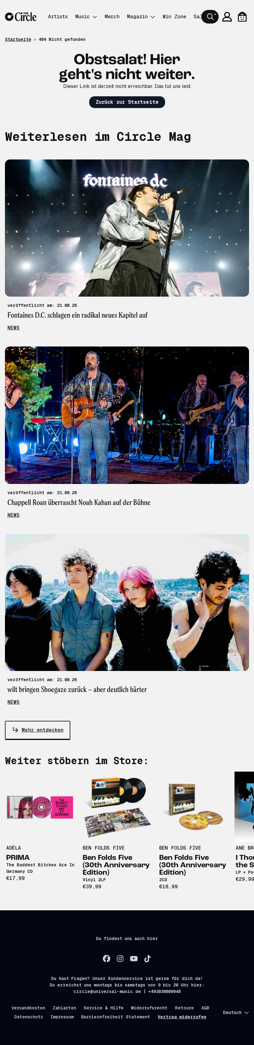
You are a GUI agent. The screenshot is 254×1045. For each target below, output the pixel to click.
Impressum (62, 1016)
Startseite (18, 39)
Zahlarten (64, 1007)
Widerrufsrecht (149, 1007)
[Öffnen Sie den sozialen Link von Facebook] (106, 958)
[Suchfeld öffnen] (210, 16)
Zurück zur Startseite (127, 102)
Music (82, 17)
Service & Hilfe (104, 1007)
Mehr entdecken (43, 730)
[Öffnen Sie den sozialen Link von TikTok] (147, 958)
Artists (58, 17)
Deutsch (232, 1012)
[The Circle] (21, 16)
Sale (200, 17)
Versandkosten (28, 1007)
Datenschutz (28, 1016)
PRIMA (18, 858)
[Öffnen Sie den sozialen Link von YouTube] (134, 958)
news (13, 328)
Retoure (184, 1007)
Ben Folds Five (104, 848)
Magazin (137, 17)
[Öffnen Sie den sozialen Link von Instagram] (120, 958)
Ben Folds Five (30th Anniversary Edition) (116, 865)
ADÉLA (13, 848)
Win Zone (174, 17)
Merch (112, 17)
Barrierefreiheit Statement (115, 1016)
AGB (205, 1007)
